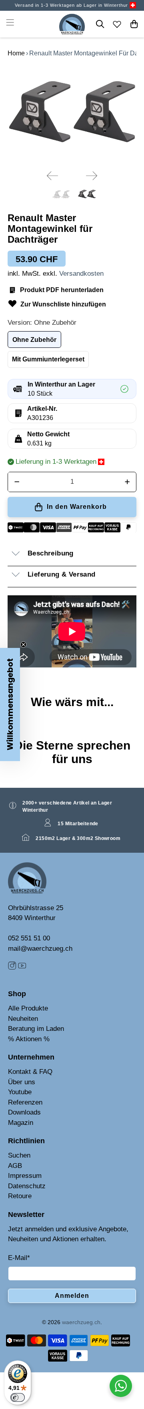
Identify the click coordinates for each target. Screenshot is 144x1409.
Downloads (24, 1112)
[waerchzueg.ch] (72, 24)
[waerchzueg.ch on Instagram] (12, 967)
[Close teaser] (23, 645)
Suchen (19, 1155)
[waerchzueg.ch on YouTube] (22, 967)
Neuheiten (23, 1018)
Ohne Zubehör (34, 339)
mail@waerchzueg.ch (40, 948)
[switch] (17, 1397)
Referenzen (25, 1102)
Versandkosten (81, 273)
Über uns (21, 1082)
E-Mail (19, 1258)
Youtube (20, 1092)
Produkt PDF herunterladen (62, 290)
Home (16, 53)
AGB (15, 1166)
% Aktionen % (29, 1039)
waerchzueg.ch (81, 1322)
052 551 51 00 (29, 938)
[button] (10, 704)
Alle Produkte (28, 1008)
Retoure (20, 1196)
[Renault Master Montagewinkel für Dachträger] (72, 115)
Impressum (25, 1175)
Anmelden (72, 1295)
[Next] (92, 176)
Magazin (20, 1122)
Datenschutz (27, 1186)
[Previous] (52, 176)
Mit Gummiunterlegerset (48, 359)
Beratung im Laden (36, 1028)
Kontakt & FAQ (30, 1071)
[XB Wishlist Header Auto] (117, 24)
